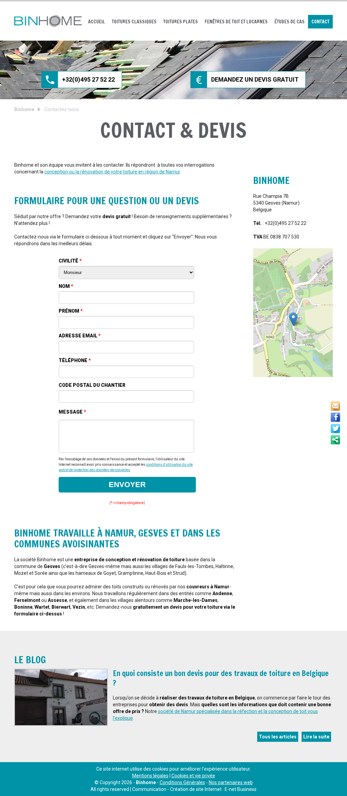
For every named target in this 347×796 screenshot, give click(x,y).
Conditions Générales (182, 782)
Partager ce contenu (335, 439)
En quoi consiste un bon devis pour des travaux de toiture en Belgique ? (221, 678)
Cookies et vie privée (193, 775)
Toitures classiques (134, 21)
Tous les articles (278, 736)
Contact (320, 21)
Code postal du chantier (92, 385)
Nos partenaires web (231, 782)
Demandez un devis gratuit (255, 79)
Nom (66, 286)
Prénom (71, 311)
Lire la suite (316, 736)
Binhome (24, 109)
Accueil (96, 21)
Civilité (70, 261)
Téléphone (75, 360)
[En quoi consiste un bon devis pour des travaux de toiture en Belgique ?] (61, 697)
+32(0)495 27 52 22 (88, 79)
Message (72, 412)
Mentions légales (150, 775)
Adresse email (80, 335)
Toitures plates (180, 21)
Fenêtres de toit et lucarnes (236, 21)
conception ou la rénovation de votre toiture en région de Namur (112, 171)
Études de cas (289, 21)
